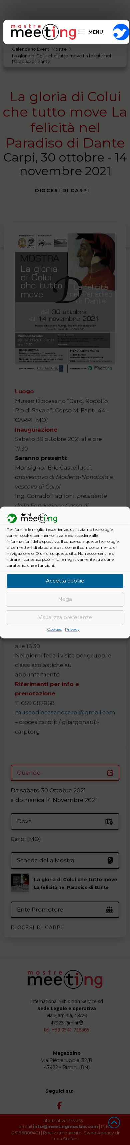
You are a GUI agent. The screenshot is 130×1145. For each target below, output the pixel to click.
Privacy (72, 629)
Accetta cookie (65, 581)
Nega (65, 599)
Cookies (54, 629)
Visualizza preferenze (65, 617)
